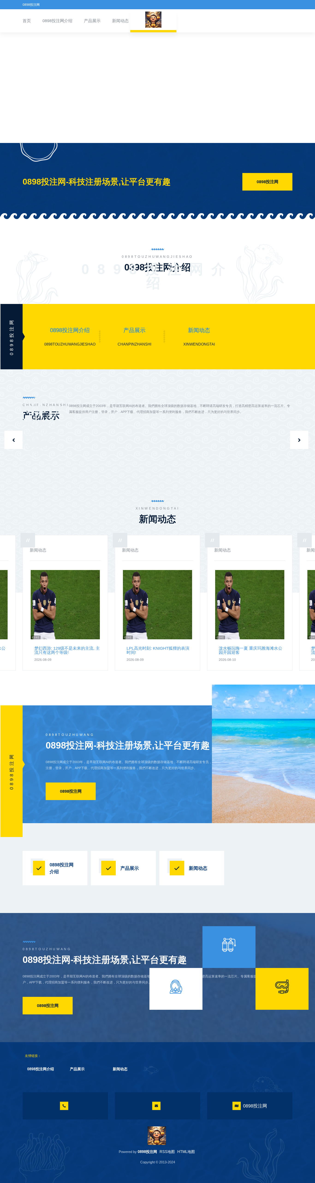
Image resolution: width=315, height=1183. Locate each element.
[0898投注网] (157, 1135)
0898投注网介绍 (57, 20)
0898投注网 (267, 181)
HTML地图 (186, 1152)
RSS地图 (167, 1152)
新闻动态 (120, 20)
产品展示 (92, 20)
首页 (27, 20)
